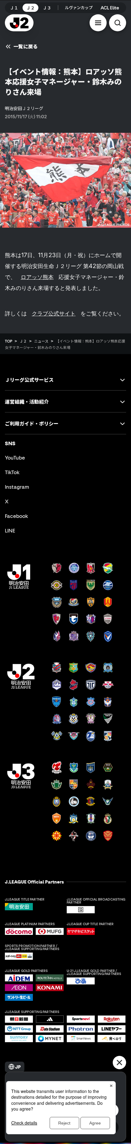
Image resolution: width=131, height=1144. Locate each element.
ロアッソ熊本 (37, 277)
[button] (98, 22)
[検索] (117, 22)
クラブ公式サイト (54, 313)
